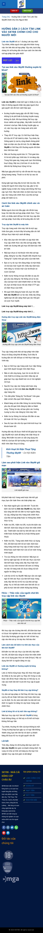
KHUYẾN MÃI (31, 800)
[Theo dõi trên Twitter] (12, 827)
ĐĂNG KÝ (30, 786)
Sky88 (28, 715)
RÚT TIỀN (30, 795)
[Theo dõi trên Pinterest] (4, 833)
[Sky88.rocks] (21, 4)
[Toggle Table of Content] (16, 61)
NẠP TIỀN (30, 790)
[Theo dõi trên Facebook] (4, 827)
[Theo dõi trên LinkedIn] (8, 833)
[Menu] (4, 4)
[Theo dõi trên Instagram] (8, 827)
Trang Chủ (6, 17)
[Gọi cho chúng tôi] (16, 827)
